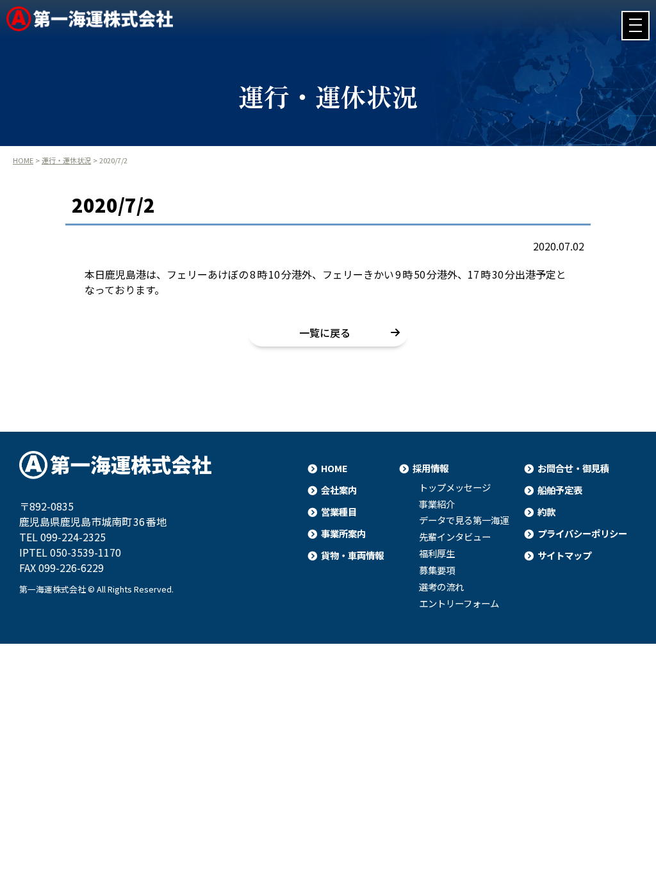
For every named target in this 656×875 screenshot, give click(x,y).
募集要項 (437, 570)
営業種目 (339, 511)
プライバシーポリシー (582, 533)
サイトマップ (564, 555)
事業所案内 (343, 533)
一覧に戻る (324, 332)
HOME (23, 160)
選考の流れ (441, 587)
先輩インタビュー (455, 537)
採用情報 (430, 468)
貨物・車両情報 (352, 555)
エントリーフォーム (459, 603)
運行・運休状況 (66, 160)
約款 (546, 511)
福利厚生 (437, 553)
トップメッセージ (455, 487)
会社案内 (339, 489)
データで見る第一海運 (464, 520)
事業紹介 (437, 504)
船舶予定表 (559, 489)
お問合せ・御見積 (573, 468)
